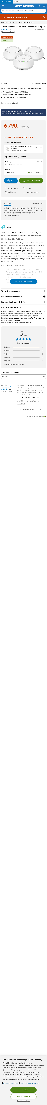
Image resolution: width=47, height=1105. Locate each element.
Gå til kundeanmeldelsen (11, 215)
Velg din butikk (9, 172)
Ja (36, 409)
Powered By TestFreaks (35, 416)
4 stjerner (7, 350)
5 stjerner (7, 347)
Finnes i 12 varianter (21, 150)
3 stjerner (7, 354)
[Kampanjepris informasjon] (28, 127)
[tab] (6, 2)
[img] (44, 59)
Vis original (21, 404)
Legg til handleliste (40, 83)
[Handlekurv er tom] (44, 6)
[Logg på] (39, 6)
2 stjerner (7, 357)
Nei (41, 409)
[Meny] (2, 6)
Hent (12, 180)
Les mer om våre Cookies (11, 1083)
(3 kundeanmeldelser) (8, 32)
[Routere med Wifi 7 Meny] (16, 22)
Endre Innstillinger (23, 1101)
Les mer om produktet (9, 103)
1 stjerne (7, 361)
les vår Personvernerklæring (29, 1083)
